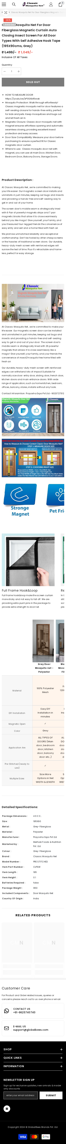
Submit (51, 1095)
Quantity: (7, 64)
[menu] (4, 4)
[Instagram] (7, 1108)
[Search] (14, 4)
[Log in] (51, 4)
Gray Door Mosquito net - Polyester (44, 668)
